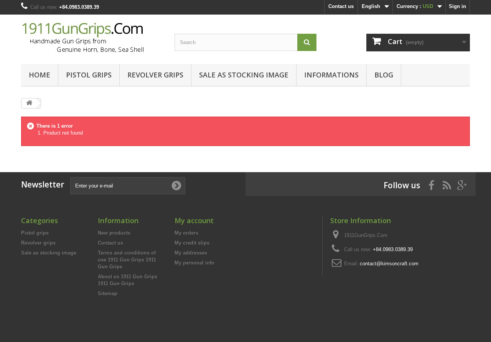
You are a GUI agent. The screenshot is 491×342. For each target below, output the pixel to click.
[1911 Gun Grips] (92, 37)
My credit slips (192, 243)
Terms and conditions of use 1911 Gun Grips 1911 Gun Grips (127, 260)
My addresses (191, 253)
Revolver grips (155, 74)
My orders (186, 233)
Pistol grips (89, 74)
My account (194, 220)
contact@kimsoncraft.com (389, 263)
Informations (331, 74)
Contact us (341, 6)
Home (39, 74)
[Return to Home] (29, 103)
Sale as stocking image (243, 74)
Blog (383, 74)
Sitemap (107, 293)
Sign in (457, 6)
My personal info (194, 263)
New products (114, 233)
